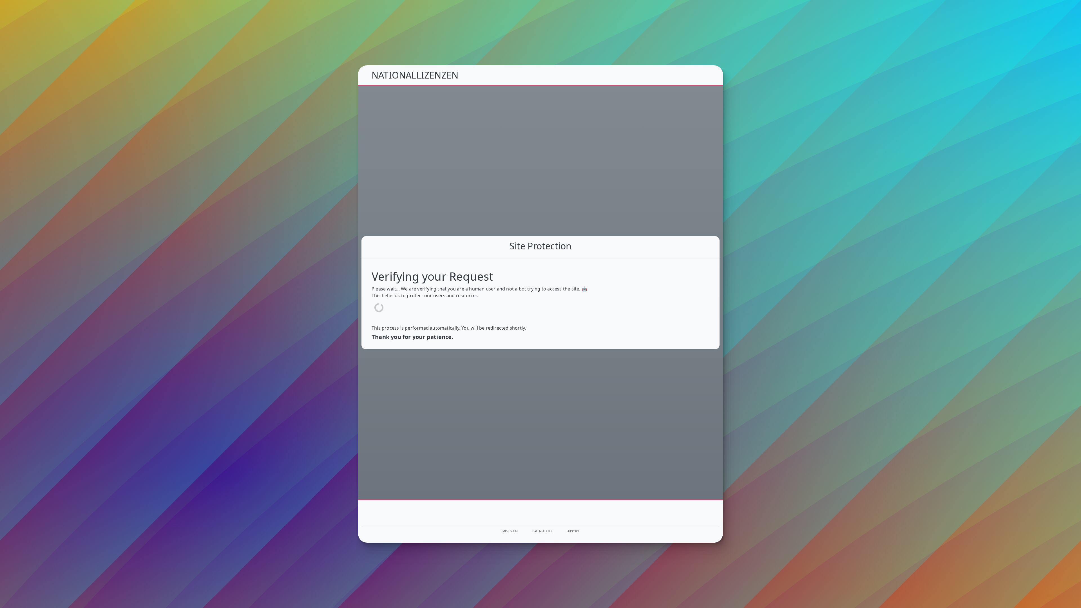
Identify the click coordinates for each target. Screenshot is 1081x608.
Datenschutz (542, 531)
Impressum (510, 531)
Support (573, 531)
